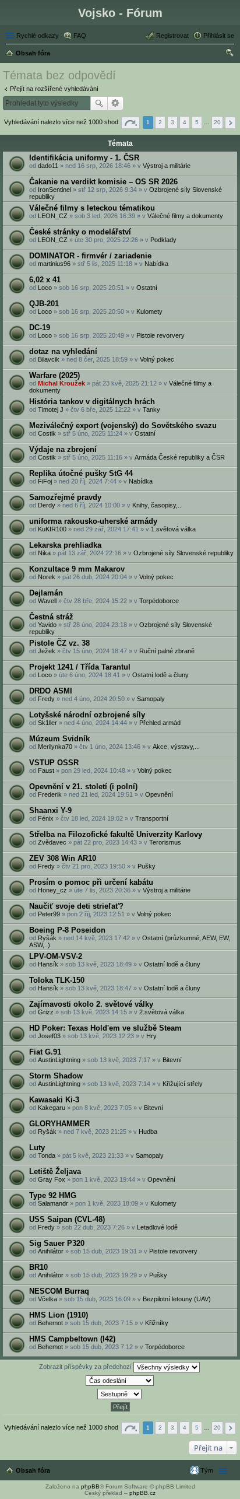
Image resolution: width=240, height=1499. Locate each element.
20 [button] (217, 122)
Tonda (46, 1155)
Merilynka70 (55, 746)
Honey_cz (52, 890)
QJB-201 (44, 303)
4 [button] (184, 122)
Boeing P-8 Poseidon (67, 930)
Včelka (47, 1298)
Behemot (50, 1322)
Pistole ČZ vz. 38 (59, 643)
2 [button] (160, 122)
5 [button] (197, 122)
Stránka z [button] (130, 123)
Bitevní (172, 1059)
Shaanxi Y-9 (50, 810)
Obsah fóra (33, 1470)
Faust (46, 770)
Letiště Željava (55, 1171)
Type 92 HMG (52, 1195)
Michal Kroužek (61, 383)
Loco (45, 287)
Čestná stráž (51, 616)
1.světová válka (173, 529)
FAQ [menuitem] (79, 35)
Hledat (99, 103)
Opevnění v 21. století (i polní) (83, 786)
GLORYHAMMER (59, 1123)
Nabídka (156, 263)
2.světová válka (161, 1011)
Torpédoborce (159, 600)
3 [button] (172, 122)
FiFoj (45, 481)
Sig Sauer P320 (56, 1243)
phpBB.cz (142, 1493)
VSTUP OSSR (54, 762)
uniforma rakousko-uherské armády (93, 521)
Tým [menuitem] (206, 1470)
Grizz (46, 1011)
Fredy (46, 698)
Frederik (50, 794)
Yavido (47, 624)
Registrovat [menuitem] (172, 35)
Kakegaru (51, 1107)
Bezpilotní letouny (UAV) (177, 1298)
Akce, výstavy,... (176, 746)
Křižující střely (183, 1083)
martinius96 (54, 263)
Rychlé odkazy (37, 35)
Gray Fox (51, 1179)
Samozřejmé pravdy (65, 497)
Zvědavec (52, 842)
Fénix (46, 818)
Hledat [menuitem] (230, 54)
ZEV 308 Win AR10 (62, 858)
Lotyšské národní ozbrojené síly (87, 714)
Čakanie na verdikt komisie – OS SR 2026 (103, 181)
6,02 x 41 (45, 279)
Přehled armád (160, 722)
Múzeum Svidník (59, 738)
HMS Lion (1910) (58, 1315)
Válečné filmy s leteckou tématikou (92, 208)
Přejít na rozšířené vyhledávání (54, 88)
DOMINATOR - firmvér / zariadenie (90, 255)
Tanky (151, 409)
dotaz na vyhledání (63, 351)
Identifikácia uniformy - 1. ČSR (84, 157)
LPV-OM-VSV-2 (55, 956)
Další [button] (230, 123)
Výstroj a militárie (166, 165)
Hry (151, 1035)
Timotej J (50, 409)
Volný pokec (157, 359)
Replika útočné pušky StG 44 (81, 473)
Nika (44, 552)
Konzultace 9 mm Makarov (77, 569)
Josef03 (49, 1035)
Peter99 (49, 913)
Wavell (47, 600)
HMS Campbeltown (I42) (72, 1339)
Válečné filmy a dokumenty (185, 215)
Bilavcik (48, 359)
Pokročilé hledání (115, 103)
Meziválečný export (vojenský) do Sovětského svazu (123, 425)
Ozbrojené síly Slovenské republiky (183, 552)
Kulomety (149, 311)
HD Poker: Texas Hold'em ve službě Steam (105, 1028)
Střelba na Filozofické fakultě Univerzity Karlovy (115, 834)
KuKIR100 (52, 529)
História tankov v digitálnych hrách (92, 401)
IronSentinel (54, 189)
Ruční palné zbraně (167, 650)
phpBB (90, 1486)
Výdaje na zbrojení (63, 449)
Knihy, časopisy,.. (156, 505)
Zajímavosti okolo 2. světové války (91, 1004)
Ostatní (146, 287)
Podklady (163, 239)
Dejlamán (46, 593)
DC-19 (39, 327)
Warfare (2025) (54, 375)
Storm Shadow (56, 1075)
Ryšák (47, 937)
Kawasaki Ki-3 (54, 1099)
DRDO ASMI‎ (50, 691)
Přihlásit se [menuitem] (218, 35)
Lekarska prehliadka (65, 545)
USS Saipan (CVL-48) (67, 1219)
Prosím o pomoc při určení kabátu (91, 882)
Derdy (46, 505)
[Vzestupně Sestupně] (120, 1394)
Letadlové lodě (157, 1227)
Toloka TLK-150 (56, 980)
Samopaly (151, 698)
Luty (37, 1147)
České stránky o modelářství (80, 231)
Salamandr (53, 1203)
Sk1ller (47, 722)
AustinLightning (59, 1059)
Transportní (151, 818)
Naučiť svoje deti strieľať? (76, 906)
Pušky (146, 866)
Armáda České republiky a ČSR (180, 457)
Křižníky (156, 1322)
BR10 (38, 1267)
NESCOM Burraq (59, 1291)
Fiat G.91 (45, 1052)
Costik (47, 433)
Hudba (148, 1131)
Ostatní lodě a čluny (160, 674)
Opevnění (159, 794)
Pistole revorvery (160, 335)
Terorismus (165, 842)
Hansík (48, 964)
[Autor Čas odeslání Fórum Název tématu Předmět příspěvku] (120, 1380)
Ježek (46, 650)
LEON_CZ (53, 215)
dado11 (48, 165)
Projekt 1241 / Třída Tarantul (79, 667)
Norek (46, 576)
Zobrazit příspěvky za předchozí (86, 1366)
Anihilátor (50, 1251)
